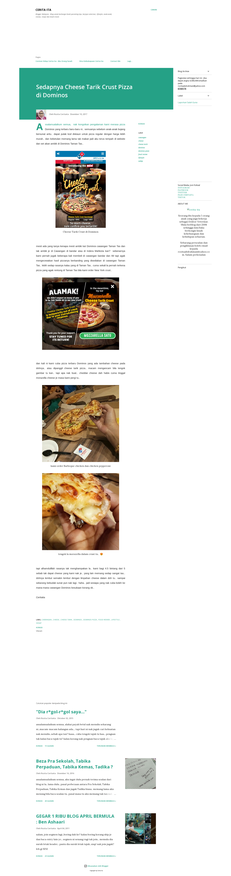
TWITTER (182, 192)
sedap (140, 161)
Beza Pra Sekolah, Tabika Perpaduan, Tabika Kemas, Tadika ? (74, 764)
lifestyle (141, 158)
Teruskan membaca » (106, 746)
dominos (141, 147)
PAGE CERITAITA (185, 195)
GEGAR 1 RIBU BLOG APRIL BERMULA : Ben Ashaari (75, 819)
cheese (140, 141)
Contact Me (115, 61)
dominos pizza (143, 151)
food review (142, 154)
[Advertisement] (96, 38)
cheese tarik (143, 144)
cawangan (142, 137)
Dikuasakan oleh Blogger (97, 866)
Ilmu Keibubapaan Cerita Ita (91, 61)
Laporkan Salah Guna (187, 102)
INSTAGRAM (183, 187)
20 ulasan (49, 801)
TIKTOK (181, 197)
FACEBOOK (183, 190)
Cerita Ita (43, 10)
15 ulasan (49, 746)
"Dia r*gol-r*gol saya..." (61, 712)
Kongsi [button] (141, 124)
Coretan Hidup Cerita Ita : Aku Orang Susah (54, 61)
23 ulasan (49, 856)
